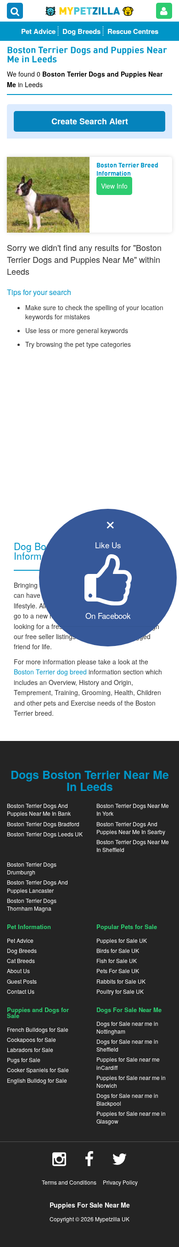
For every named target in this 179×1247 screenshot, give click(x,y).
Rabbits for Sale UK (120, 981)
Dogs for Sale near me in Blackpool (127, 1099)
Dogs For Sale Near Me (129, 1009)
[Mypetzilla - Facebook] (89, 1162)
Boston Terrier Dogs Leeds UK (45, 834)
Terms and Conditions (69, 1182)
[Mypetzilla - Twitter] (119, 1162)
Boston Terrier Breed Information (127, 169)
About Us (18, 970)
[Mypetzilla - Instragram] (59, 1162)
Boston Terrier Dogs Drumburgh (31, 868)
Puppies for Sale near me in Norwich (131, 1081)
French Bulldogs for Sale (37, 1029)
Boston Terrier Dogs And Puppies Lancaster (37, 886)
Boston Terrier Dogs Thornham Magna (31, 904)
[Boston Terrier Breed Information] (48, 195)
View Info (114, 185)
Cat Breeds (21, 960)
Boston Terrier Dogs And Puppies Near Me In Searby (130, 827)
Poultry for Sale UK (120, 991)
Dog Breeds (22, 950)
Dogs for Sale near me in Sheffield (127, 1045)
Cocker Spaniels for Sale (38, 1070)
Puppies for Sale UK (121, 940)
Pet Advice (20, 940)
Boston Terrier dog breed (51, 671)
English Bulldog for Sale (37, 1080)
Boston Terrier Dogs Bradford (43, 824)
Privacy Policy (120, 1182)
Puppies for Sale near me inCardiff (128, 1063)
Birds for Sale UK (117, 950)
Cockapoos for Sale (31, 1039)
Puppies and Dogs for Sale (38, 1012)
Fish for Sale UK (116, 960)
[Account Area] (164, 11)
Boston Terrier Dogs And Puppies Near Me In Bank (39, 809)
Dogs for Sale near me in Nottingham (127, 1027)
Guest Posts (22, 981)
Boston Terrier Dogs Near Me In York (132, 809)
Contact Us (20, 991)
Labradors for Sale (30, 1049)
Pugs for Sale (23, 1059)
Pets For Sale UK (117, 970)
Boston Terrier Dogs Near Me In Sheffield (132, 845)
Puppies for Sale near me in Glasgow (131, 1117)
